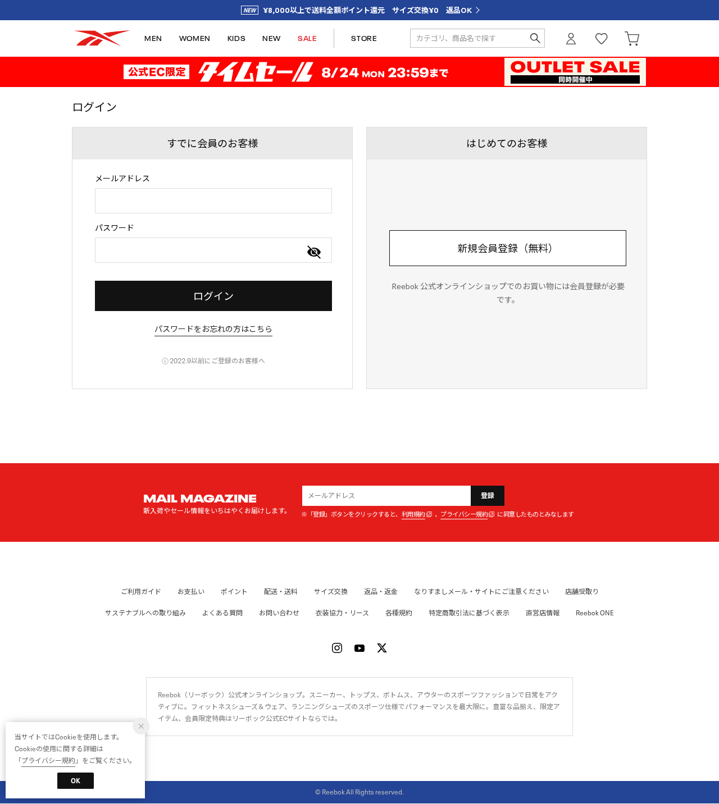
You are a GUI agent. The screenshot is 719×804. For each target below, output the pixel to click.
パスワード (114, 227)
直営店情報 (542, 613)
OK (75, 781)
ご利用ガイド (141, 591)
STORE (364, 38)
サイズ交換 (331, 591)
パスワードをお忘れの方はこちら (213, 329)
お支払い (191, 591)
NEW (271, 38)
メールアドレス (122, 178)
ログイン (571, 38)
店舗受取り (582, 591)
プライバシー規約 (464, 514)
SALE (307, 38)
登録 (488, 495)
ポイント (234, 591)
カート (632, 38)
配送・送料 (281, 591)
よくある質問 (222, 613)
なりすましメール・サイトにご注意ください (481, 591)
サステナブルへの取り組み (145, 613)
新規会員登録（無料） (507, 248)
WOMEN (195, 38)
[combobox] (213, 200)
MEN (153, 38)
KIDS (236, 38)
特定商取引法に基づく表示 (469, 613)
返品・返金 (381, 591)
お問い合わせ (279, 613)
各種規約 (398, 613)
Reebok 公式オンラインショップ (102, 38)
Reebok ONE (595, 613)
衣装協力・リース (342, 613)
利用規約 (413, 514)
